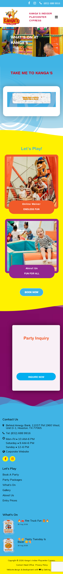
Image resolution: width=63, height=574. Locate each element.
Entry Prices (10, 500)
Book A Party (11, 474)
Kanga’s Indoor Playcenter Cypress (40, 560)
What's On (10, 515)
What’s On (9, 485)
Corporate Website (17, 451)
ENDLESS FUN (31, 209)
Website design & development (20, 569)
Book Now (31, 292)
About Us (8, 495)
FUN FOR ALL (31, 273)
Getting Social (50, 569)
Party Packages (12, 479)
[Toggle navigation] (56, 17)
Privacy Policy (41, 565)
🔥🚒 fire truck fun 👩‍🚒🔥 (33, 520)
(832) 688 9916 (51, 3)
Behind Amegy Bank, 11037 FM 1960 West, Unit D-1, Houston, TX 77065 (33, 427)
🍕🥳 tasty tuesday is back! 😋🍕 (32, 540)
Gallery (7, 490)
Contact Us (10, 419)
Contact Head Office (25, 565)
